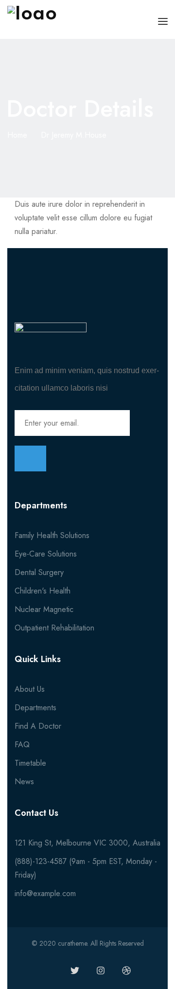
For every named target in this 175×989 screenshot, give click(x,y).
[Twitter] (75, 970)
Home (17, 135)
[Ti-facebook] (49, 970)
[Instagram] (100, 970)
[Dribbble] (126, 970)
